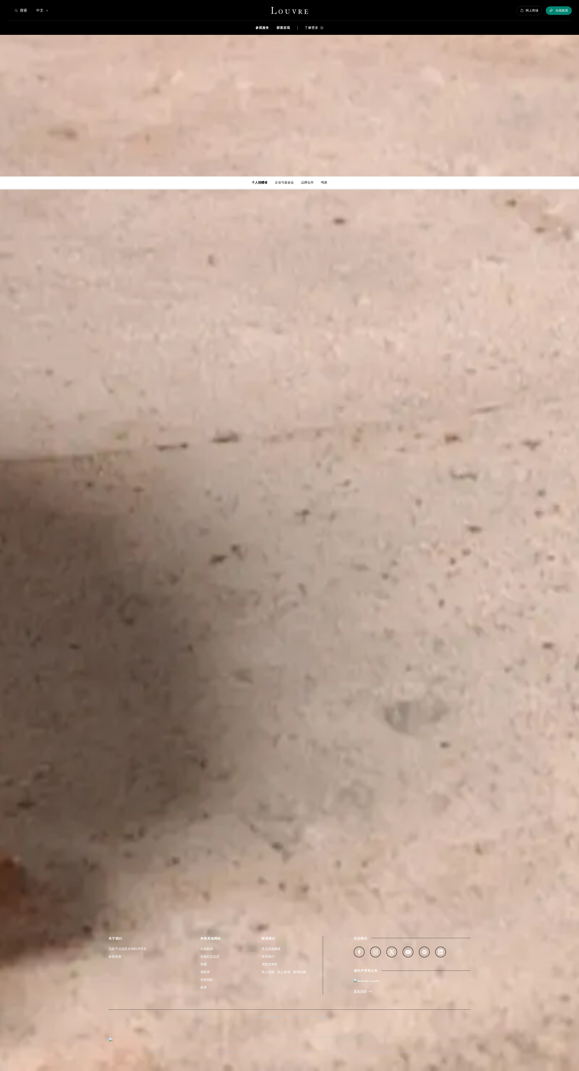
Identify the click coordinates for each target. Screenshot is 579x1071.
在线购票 (206, 949)
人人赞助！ (217, 407)
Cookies (289, 1017)
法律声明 (257, 1017)
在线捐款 (206, 979)
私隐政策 (273, 1017)
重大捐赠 (306, 407)
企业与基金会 (284, 182)
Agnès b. (217, 780)
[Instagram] (375, 952)
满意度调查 (270, 964)
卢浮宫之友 (125, 407)
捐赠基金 (490, 407)
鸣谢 (324, 182)
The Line (125, 780)
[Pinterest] (424, 952)
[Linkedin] (440, 952)
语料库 (205, 972)
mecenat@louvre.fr (335, 225)
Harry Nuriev (499, 780)
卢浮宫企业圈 (402, 606)
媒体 (203, 987)
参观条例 (115, 956)
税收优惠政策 (311, 606)
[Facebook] (359, 952)
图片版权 (305, 1017)
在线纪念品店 (209, 956)
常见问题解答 (271, 949)
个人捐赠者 (260, 182)
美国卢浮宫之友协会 (409, 407)
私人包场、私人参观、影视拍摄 (284, 972)
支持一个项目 (127, 606)
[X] (391, 952)
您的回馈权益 (219, 606)
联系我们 (268, 956)
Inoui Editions (317, 780)
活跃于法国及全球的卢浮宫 (128, 949)
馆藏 (203, 964)
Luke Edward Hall (414, 780)
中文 (39, 10)
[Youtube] (408, 952)
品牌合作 (307, 182)
